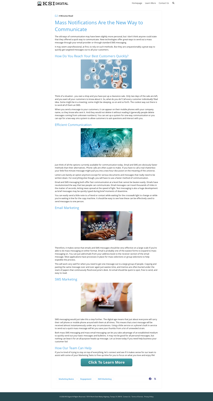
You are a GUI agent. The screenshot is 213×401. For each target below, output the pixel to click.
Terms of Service (137, 397)
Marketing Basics (66, 379)
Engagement (85, 379)
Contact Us (126, 397)
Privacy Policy (148, 397)
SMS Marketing (105, 379)
